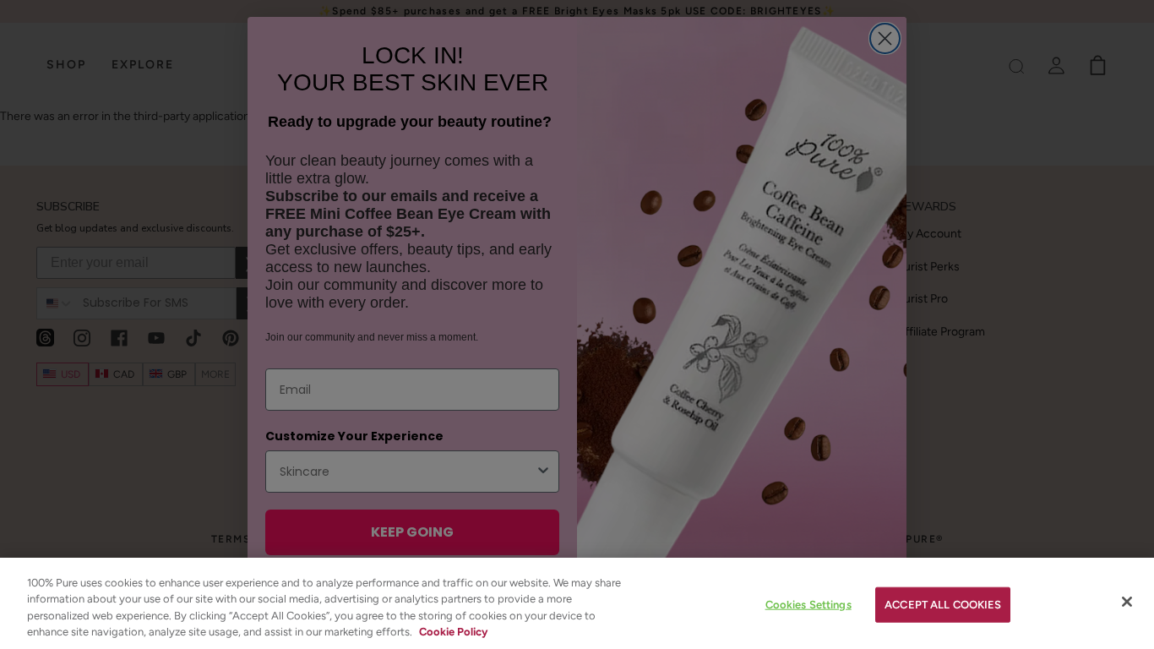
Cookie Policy (453, 631)
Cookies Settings (808, 604)
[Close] (1127, 601)
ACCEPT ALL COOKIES (943, 604)
